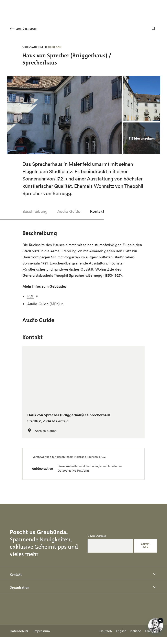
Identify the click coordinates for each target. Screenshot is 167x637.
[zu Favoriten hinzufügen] (153, 28)
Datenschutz (19, 631)
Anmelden (145, 546)
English (121, 631)
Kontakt (97, 211)
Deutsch (105, 631)
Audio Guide (68, 211)
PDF (30, 296)
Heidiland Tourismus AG (89, 457)
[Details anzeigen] (160, 620)
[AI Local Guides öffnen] (155, 625)
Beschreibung (34, 211)
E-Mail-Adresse (97, 536)
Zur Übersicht (26, 28)
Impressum (41, 631)
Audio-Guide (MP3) (43, 304)
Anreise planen (46, 431)
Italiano (135, 631)
